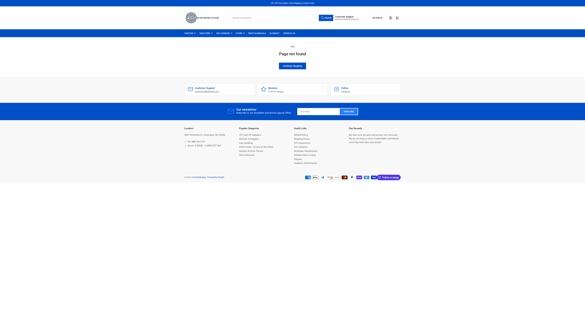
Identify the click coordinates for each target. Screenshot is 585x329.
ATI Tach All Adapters (250, 135)
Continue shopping (292, 66)
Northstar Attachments (305, 151)
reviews (280, 91)
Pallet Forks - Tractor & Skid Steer (256, 147)
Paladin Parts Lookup (305, 155)
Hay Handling (246, 143)
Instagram (345, 91)
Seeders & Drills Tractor (251, 151)
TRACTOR (188, 33)
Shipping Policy (302, 139)
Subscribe (349, 111)
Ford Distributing (198, 177)
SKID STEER (204, 33)
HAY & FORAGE (223, 33)
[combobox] (282, 17)
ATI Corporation (302, 143)
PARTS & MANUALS (257, 33)
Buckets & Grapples (249, 139)
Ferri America (301, 147)
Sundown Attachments (305, 163)
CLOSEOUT (275, 33)
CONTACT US (289, 33)
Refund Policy (301, 135)
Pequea (298, 159)
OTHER (239, 33)
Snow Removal (246, 155)
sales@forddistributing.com (207, 91)
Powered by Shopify (215, 177)
